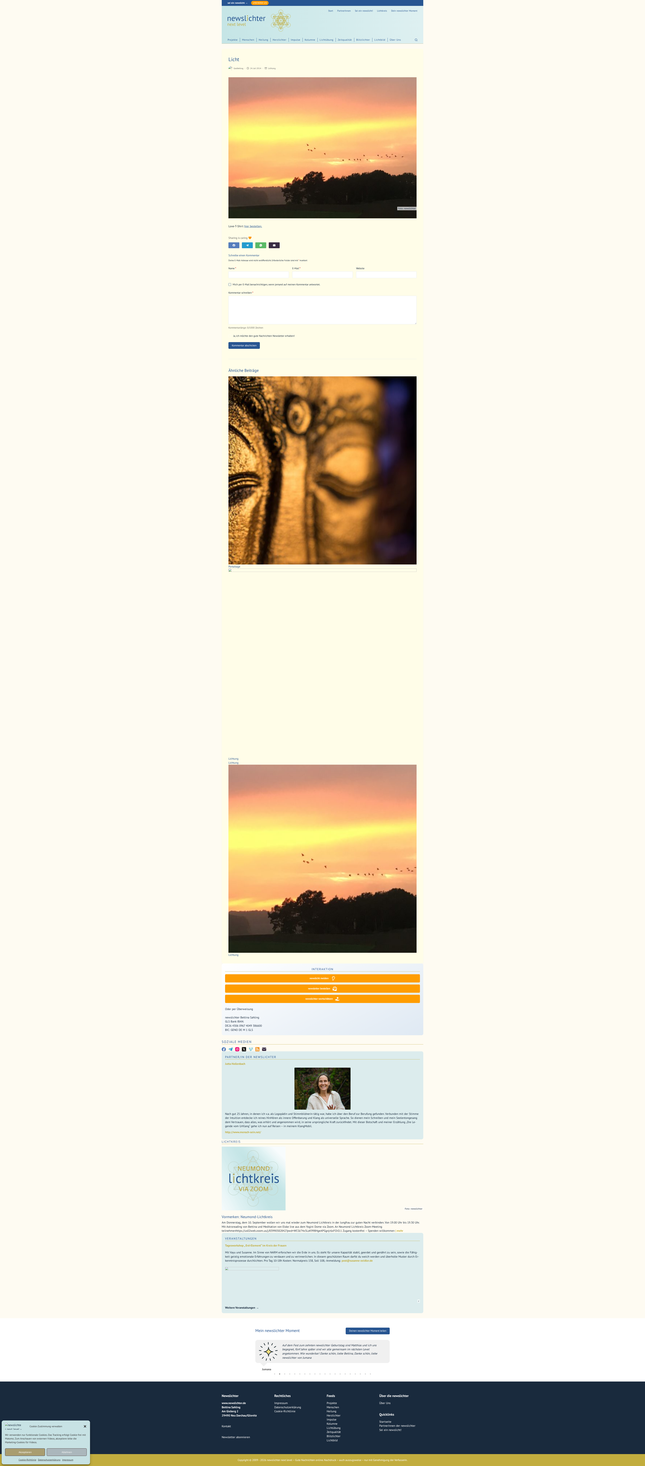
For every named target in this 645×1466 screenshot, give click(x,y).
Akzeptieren (25, 1452)
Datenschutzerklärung (49, 1459)
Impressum (67, 1459)
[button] (85, 1426)
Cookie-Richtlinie (27, 1459)
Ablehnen (67, 1452)
